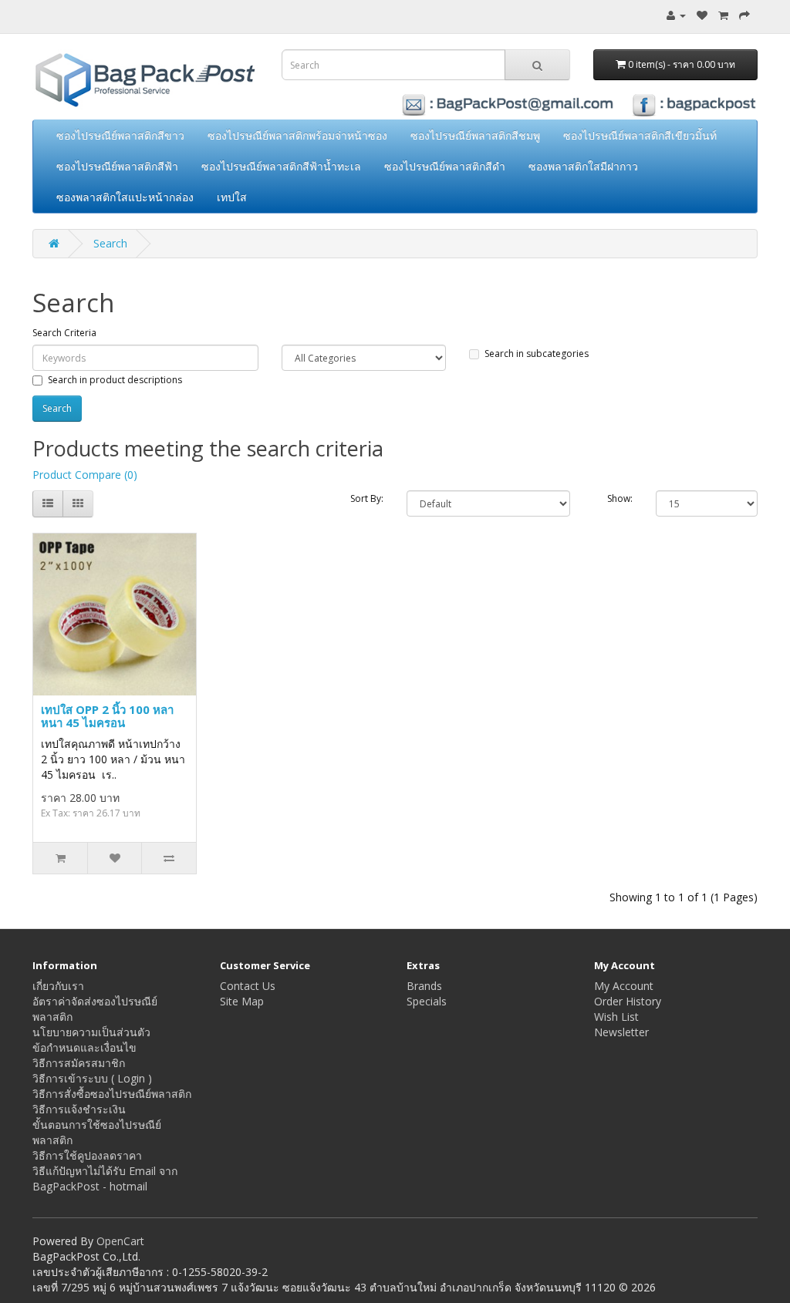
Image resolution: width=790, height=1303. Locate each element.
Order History (627, 1001)
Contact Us (247, 985)
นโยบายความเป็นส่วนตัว (91, 1032)
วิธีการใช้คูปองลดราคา (87, 1155)
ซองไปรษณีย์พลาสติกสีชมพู (475, 135)
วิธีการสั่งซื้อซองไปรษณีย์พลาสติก (111, 1093)
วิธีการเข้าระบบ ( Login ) (92, 1078)
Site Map (242, 1001)
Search (110, 243)
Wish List (616, 1016)
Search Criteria (64, 332)
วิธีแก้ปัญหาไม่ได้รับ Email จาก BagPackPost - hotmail (104, 1178)
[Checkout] (744, 15)
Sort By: (366, 498)
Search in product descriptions (115, 379)
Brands (424, 985)
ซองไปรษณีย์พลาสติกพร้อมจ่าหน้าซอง (297, 135)
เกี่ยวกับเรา (58, 985)
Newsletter (621, 1032)
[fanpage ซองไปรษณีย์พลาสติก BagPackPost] (520, 104)
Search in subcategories (536, 353)
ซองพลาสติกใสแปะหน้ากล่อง (125, 197)
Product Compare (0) (84, 474)
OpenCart (120, 1241)
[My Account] (676, 15)
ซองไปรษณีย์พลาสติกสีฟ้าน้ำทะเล (281, 166)
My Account (623, 985)
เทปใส (232, 197)
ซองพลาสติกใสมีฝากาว (583, 166)
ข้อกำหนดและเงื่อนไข (84, 1047)
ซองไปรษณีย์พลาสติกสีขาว (120, 135)
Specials (427, 1001)
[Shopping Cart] (723, 15)
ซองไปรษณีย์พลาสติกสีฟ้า (117, 166)
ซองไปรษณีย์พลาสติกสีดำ (444, 166)
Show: (620, 498)
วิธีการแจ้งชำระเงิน (79, 1109)
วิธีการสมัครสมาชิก (78, 1063)
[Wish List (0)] (702, 15)
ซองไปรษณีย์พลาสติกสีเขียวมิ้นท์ (640, 135)
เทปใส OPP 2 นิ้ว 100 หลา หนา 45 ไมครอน (107, 716)
